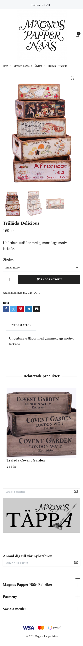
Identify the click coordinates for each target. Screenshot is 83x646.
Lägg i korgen (51, 287)
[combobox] (41, 275)
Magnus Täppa (22, 73)
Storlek (8, 267)
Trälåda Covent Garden (26, 468)
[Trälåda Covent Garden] (41, 431)
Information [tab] (21, 333)
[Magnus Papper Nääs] (42, 39)
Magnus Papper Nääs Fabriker (27, 592)
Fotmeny (10, 604)
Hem (5, 73)
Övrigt (38, 73)
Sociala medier (14, 616)
